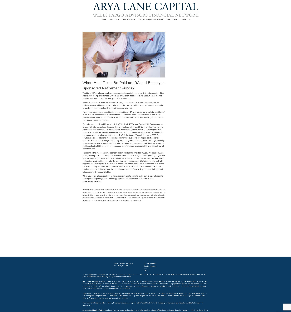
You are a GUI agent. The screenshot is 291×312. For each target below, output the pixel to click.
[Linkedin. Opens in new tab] (145, 270)
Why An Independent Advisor (151, 19)
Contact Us (185, 19)
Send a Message (150, 266)
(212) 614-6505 (150, 263)
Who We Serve (128, 19)
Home (103, 19)
